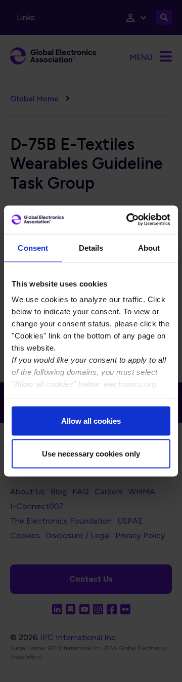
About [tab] (149, 247)
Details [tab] (91, 247)
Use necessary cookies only (91, 453)
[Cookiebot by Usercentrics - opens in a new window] (128, 219)
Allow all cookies (91, 420)
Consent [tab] (33, 247)
